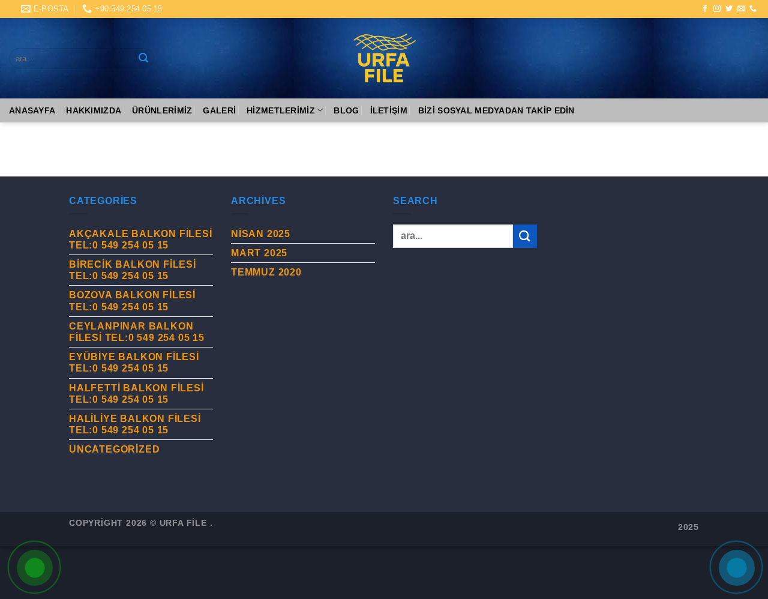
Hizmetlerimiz (281, 110)
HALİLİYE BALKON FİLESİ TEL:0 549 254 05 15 (135, 424)
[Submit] (525, 236)
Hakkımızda (93, 110)
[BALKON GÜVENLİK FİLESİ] (384, 58)
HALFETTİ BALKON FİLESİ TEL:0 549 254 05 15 (136, 394)
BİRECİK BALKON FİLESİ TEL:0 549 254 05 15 (132, 270)
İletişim (388, 110)
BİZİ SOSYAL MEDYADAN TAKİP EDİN (496, 110)
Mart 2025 (259, 253)
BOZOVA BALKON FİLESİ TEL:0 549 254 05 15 (132, 301)
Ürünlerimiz (162, 110)
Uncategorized (114, 449)
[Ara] (143, 58)
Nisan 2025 (260, 234)
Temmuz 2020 (266, 272)
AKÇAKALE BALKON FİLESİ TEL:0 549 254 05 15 (140, 239)
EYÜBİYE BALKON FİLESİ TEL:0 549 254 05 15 (134, 362)
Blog (346, 110)
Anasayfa (32, 110)
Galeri (219, 110)
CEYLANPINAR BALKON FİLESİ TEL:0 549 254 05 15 (137, 332)
